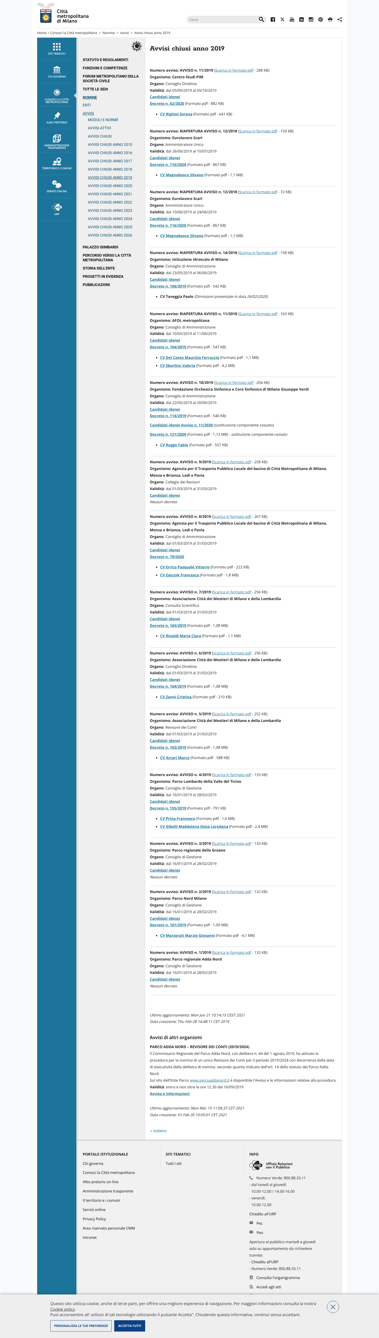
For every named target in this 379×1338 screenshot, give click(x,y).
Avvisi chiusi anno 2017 (110, 161)
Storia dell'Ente (99, 268)
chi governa (57, 77)
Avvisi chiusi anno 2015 (110, 144)
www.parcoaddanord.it (209, 1080)
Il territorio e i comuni (101, 1200)
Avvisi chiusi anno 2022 (110, 202)
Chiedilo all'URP (263, 1214)
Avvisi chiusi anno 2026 (110, 235)
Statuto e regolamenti (105, 60)
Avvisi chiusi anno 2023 (110, 210)
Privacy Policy (94, 1219)
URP (57, 214)
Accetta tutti (129, 1326)
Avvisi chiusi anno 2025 (110, 227)
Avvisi (124, 32)
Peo (260, 1232)
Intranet (90, 1237)
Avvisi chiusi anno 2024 (110, 219)
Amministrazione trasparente (56, 147)
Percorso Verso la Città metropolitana (107, 257)
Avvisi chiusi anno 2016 (110, 153)
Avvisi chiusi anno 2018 (110, 169)
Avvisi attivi (99, 128)
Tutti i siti (174, 1163)
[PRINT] (330, 20)
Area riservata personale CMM (109, 1228)
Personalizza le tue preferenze (81, 1326)
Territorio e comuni (56, 168)
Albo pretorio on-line (101, 1182)
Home (42, 32)
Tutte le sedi (95, 89)
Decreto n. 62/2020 (167, 103)
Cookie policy (62, 1309)
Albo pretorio (56, 122)
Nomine (109, 32)
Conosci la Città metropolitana (73, 32)
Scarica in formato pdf (234, 70)
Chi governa (93, 1163)
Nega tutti (333, 1307)
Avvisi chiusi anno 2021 (110, 194)
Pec (260, 1223)
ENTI (87, 105)
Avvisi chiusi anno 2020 (110, 186)
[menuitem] (56, 49)
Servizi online (57, 191)
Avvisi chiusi (100, 136)
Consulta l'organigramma (278, 1277)
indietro (160, 1131)
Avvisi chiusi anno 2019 (110, 177)
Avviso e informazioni (170, 1093)
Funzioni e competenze (105, 68)
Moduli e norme (103, 120)
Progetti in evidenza (103, 276)
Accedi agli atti (269, 1287)
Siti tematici (56, 54)
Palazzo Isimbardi (100, 247)
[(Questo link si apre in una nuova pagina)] (273, 20)
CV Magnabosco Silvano (181, 175)
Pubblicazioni (96, 285)
